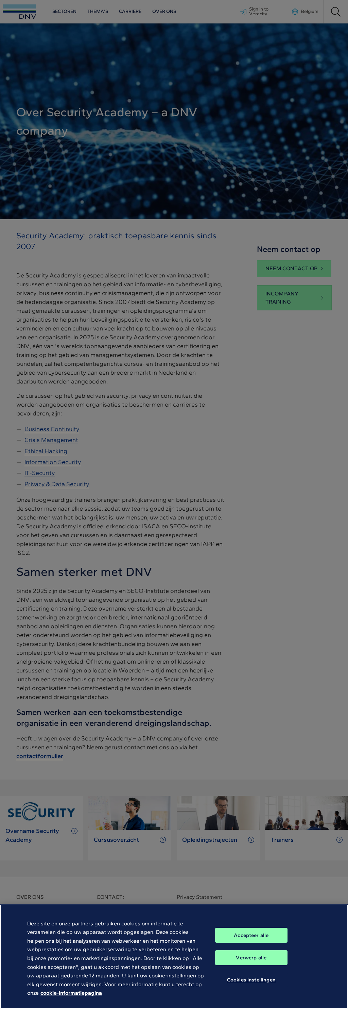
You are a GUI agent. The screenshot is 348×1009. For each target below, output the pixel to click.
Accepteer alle (251, 935)
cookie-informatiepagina (71, 993)
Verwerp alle (251, 958)
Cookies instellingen (251, 980)
